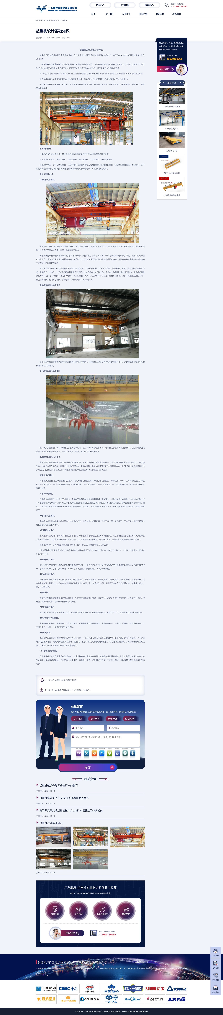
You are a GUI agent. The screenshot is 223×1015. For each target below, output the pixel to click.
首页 (93, 13)
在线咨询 (164, 69)
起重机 (42, 55)
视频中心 (149, 5)
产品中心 (100, 5)
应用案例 (125, 5)
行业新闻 (64, 20)
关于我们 (110, 13)
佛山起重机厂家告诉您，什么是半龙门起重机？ (71, 690)
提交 (88, 767)
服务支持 (160, 13)
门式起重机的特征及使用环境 (64, 680)
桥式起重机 (61, 165)
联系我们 (176, 13)
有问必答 (143, 13)
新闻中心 (126, 13)
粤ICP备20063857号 (140, 1011)
